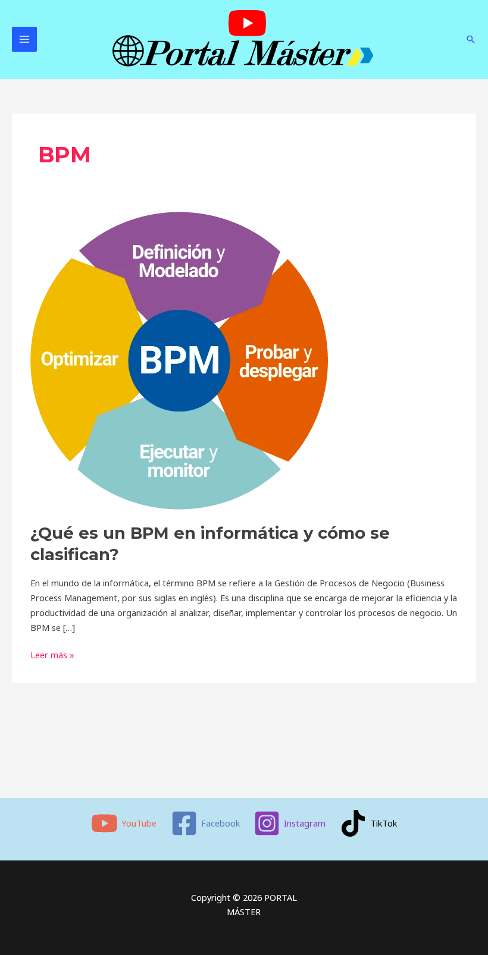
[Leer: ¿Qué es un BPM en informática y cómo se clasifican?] (179, 360)
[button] (470, 39)
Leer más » (52, 654)
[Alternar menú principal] (24, 39)
